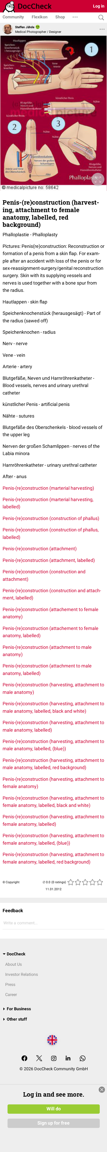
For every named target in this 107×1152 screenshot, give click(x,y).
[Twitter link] (39, 1058)
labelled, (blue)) (54, 843)
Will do (53, 1108)
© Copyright (11, 882)
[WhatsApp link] (82, 1058)
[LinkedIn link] (68, 1058)
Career (11, 994)
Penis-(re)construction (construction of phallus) (51, 518)
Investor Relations (21, 974)
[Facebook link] (24, 1058)
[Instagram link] (54, 1058)
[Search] (100, 18)
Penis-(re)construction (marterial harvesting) (48, 488)
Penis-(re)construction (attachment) (40, 548)
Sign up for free (53, 1123)
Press (10, 984)
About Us (13, 964)
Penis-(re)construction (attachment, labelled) (49, 560)
